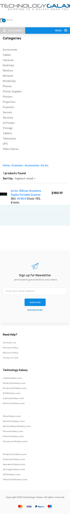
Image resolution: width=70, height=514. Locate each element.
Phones (7, 86)
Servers (7, 112)
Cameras (8, 60)
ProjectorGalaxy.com (15, 454)
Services (8, 117)
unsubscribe (35, 310)
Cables (7, 55)
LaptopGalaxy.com (13, 398)
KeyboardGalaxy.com (15, 388)
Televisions (9, 138)
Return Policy (10, 352)
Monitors (8, 70)
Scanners (8, 107)
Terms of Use (10, 357)
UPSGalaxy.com (11, 474)
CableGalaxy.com (12, 378)
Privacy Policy (10, 347)
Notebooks (9, 81)
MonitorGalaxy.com (14, 421)
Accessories (10, 49)
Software (9, 123)
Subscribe (35, 302)
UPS (5, 143)
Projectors (9, 102)
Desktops (8, 65)
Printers (8, 96)
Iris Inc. (45, 165)
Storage (8, 128)
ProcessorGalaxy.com (15, 441)
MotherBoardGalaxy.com (17, 426)
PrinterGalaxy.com (13, 436)
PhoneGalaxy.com (13, 431)
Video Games (11, 149)
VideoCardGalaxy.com (15, 479)
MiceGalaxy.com (12, 416)
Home (6, 165)
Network (8, 75)
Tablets (7, 133)
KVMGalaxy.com (11, 393)
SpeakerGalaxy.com (14, 464)
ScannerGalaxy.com (14, 459)
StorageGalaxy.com (14, 469)
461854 (22, 198)
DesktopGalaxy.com (14, 383)
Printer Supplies (12, 91)
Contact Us (9, 342)
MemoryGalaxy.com (14, 403)
